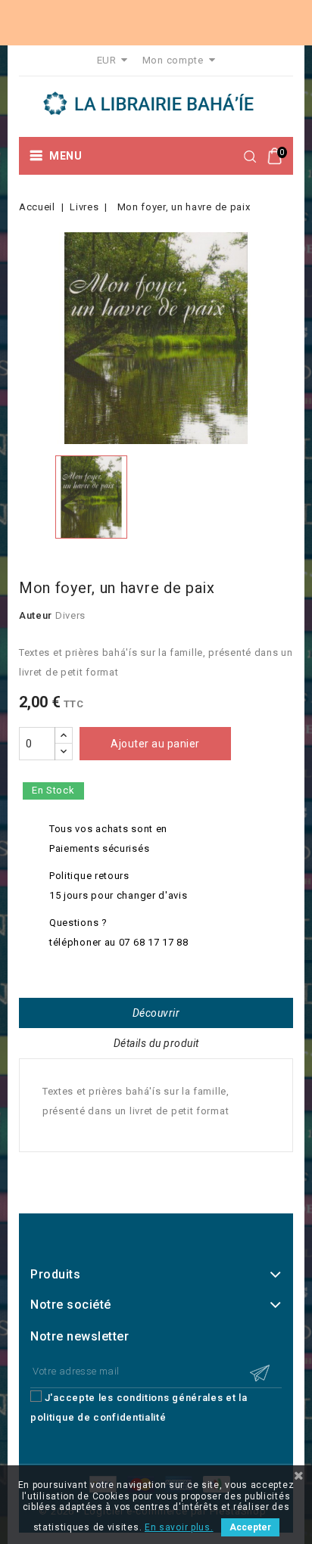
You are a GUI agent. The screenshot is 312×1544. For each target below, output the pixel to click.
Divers (70, 615)
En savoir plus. (179, 1527)
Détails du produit (156, 1043)
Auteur (35, 615)
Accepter (250, 1527)
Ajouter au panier (155, 744)
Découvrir (156, 1013)
